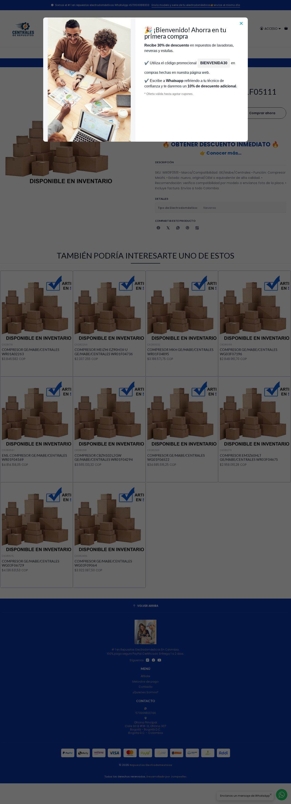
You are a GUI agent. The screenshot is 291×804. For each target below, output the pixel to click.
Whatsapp (174, 81)
